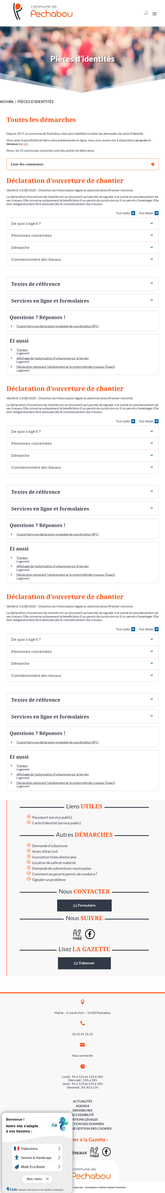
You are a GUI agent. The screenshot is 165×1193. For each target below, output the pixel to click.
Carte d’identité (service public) (56, 823)
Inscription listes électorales (54, 857)
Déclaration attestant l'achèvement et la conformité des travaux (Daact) (65, 366)
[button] (82, 224)
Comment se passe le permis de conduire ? (64, 874)
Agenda (82, 1106)
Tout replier (123, 213)
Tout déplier (147, 213)
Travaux (22, 350)
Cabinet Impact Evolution (112, 1187)
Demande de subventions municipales (61, 868)
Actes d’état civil (45, 851)
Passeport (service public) (52, 817)
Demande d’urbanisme (50, 846)
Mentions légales (82, 1119)
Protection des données (82, 1124)
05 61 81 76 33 (82, 1034)
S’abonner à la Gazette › (82, 1139)
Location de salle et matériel (54, 863)
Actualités (82, 1101)
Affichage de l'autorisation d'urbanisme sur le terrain (52, 358)
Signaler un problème (48, 880)
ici (25, 144)
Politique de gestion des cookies (83, 1128)
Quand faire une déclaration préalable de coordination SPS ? (57, 326)
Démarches (82, 1110)
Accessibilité (82, 1115)
